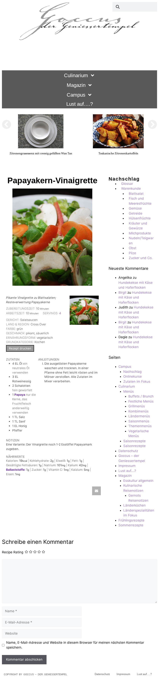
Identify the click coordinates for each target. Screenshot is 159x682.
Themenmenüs (140, 426)
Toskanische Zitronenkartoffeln (118, 154)
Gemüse (135, 208)
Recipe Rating (12, 552)
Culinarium (76, 75)
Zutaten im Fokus (136, 381)
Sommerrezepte (130, 525)
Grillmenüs (136, 406)
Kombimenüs (138, 411)
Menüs (128, 391)
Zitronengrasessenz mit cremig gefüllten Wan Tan (41, 154)
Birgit (122, 292)
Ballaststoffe (15, 470)
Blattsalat (136, 194)
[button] (6, 124)
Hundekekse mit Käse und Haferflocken (135, 297)
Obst (132, 248)
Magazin (76, 85)
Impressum (127, 466)
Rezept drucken (20, 348)
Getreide (135, 213)
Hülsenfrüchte (140, 218)
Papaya (19, 394)
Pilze (132, 253)
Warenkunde (131, 188)
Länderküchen (134, 505)
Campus (76, 95)
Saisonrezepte (134, 441)
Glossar (127, 184)
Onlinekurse (132, 376)
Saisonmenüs (138, 421)
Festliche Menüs (141, 401)
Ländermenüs (139, 416)
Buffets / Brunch (141, 396)
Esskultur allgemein (138, 481)
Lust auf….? (79, 104)
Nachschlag (132, 372)
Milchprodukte (140, 233)
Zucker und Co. (141, 258)
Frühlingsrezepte (131, 520)
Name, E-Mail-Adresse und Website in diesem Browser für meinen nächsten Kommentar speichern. (75, 645)
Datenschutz (128, 451)
